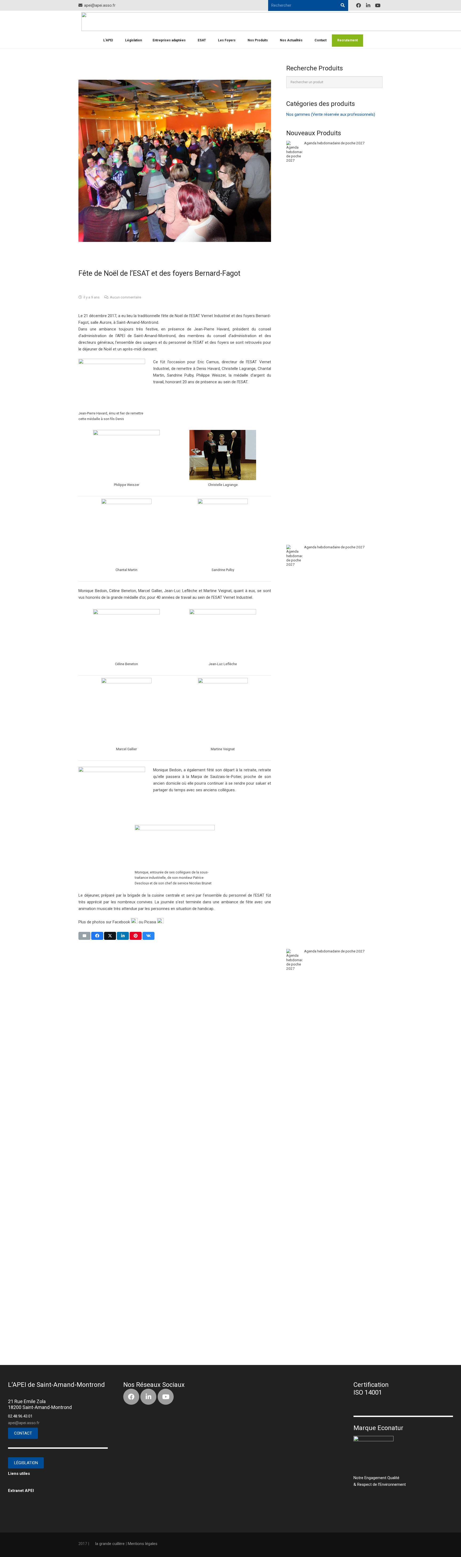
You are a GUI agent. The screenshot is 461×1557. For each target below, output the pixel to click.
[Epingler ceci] (136, 936)
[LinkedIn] (368, 5)
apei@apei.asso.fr (23, 1422)
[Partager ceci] (97, 936)
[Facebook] (358, 5)
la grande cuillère (110, 1543)
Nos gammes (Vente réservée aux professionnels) (330, 114)
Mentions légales (142, 1543)
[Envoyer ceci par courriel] (84, 936)
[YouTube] (378, 5)
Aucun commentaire (125, 297)
